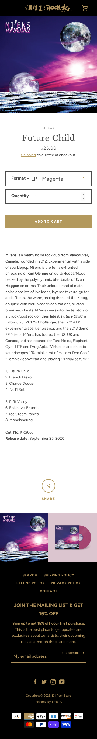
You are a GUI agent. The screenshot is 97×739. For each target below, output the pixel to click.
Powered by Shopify (48, 702)
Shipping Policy (59, 575)
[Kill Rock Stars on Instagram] (53, 681)
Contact (48, 591)
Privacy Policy (66, 583)
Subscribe (70, 653)
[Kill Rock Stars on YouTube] (62, 681)
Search (30, 575)
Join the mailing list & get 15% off (48, 609)
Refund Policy (30, 583)
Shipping (28, 155)
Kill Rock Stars (61, 695)
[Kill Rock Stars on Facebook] (35, 681)
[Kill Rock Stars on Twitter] (44, 681)
